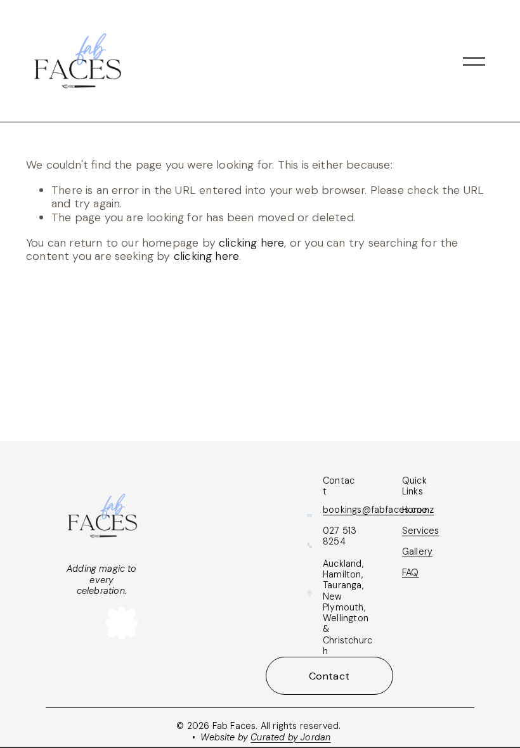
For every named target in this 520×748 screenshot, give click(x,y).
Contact (329, 676)
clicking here (251, 242)
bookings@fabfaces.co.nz (378, 510)
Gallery (417, 551)
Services (420, 531)
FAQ (410, 572)
